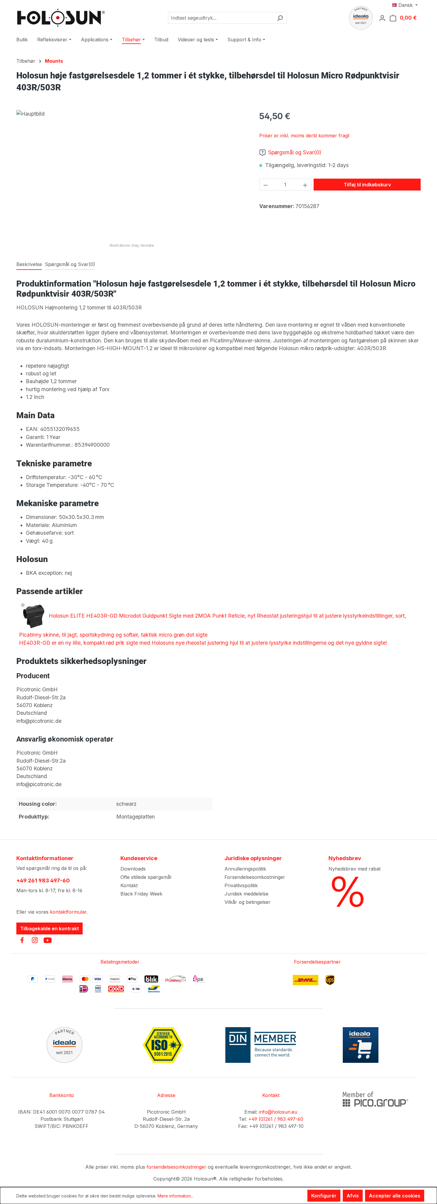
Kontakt (129, 885)
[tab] (29, 264)
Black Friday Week (141, 894)
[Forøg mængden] (305, 185)
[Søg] (280, 18)
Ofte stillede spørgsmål (145, 877)
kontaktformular (68, 912)
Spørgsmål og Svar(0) (294, 152)
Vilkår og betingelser (247, 902)
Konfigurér (324, 1196)
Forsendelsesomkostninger (254, 877)
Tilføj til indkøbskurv (367, 185)
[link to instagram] (34, 940)
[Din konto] (384, 18)
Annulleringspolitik (245, 869)
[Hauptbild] (131, 174)
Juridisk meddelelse (246, 894)
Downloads (133, 869)
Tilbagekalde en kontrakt (49, 928)
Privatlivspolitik (241, 885)
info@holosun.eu (278, 1112)
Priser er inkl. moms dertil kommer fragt (304, 136)
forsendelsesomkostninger (176, 1167)
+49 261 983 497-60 (43, 880)
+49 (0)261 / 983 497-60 (275, 1119)
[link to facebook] (22, 940)
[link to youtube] (47, 940)
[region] (131, 174)
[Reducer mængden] (265, 185)
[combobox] (220, 18)
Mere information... (176, 1195)
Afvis (353, 1196)
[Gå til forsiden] (61, 18)
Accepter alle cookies (394, 1196)
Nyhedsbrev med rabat (354, 869)
